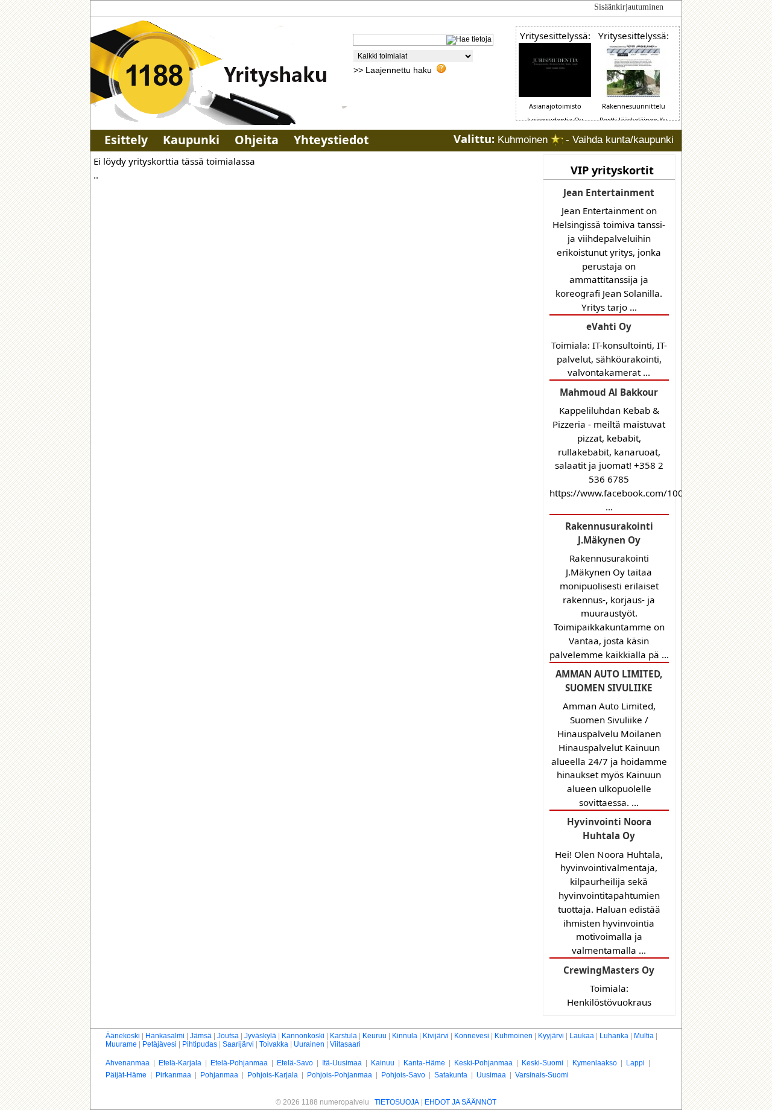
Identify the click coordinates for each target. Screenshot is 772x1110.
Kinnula (404, 1036)
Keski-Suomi (542, 1063)
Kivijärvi (436, 1036)
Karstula (343, 1036)
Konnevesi (471, 1036)
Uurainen (309, 1044)
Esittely (126, 140)
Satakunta (450, 1075)
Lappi (635, 1063)
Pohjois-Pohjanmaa (339, 1075)
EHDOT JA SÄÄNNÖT (460, 1102)
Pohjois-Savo (403, 1075)
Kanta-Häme (424, 1063)
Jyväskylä (260, 1036)
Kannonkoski (303, 1036)
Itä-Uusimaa (342, 1063)
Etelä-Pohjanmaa (239, 1063)
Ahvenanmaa (128, 1063)
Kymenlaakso (594, 1063)
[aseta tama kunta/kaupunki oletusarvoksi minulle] (557, 139)
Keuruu (374, 1036)
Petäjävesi (159, 1044)
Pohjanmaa (219, 1075)
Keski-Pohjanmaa (483, 1063)
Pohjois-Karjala (272, 1075)
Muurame (121, 1044)
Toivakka (273, 1044)
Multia (644, 1036)
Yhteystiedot (331, 140)
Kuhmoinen (514, 1036)
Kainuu (382, 1063)
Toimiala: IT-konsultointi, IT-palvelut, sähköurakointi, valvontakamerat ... (609, 349)
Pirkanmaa (173, 1075)
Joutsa (228, 1036)
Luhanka (614, 1036)
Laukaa (581, 1036)
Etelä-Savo (295, 1063)
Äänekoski (123, 1036)
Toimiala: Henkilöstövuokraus (608, 986)
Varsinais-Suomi (542, 1075)
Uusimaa (491, 1075)
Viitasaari (345, 1044)
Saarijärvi (238, 1044)
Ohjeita (257, 140)
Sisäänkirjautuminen (628, 6)
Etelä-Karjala (180, 1063)
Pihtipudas (199, 1044)
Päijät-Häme (126, 1075)
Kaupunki (191, 140)
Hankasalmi (165, 1036)
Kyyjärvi (551, 1036)
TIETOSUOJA (397, 1102)
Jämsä (201, 1036)
